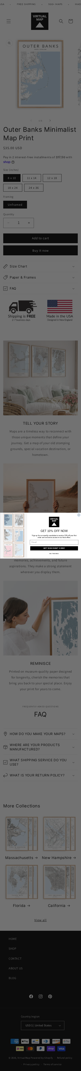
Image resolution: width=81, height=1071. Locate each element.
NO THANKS (54, 553)
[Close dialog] (79, 515)
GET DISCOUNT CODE (54, 548)
